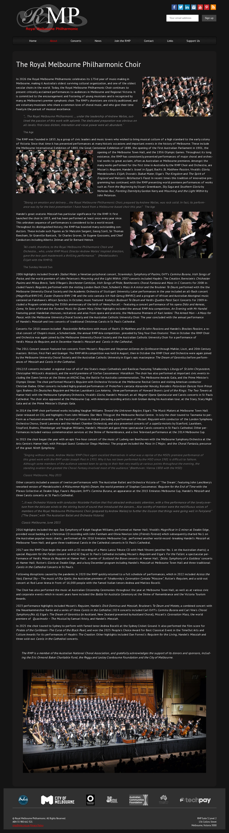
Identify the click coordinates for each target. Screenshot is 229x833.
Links (170, 41)
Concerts (76, 41)
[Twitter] (180, 9)
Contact (149, 41)
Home (32, 41)
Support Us (193, 41)
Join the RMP (123, 41)
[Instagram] (193, 9)
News (98, 41)
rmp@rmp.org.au (21, 825)
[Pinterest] (206, 9)
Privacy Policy (36, 825)
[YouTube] (200, 9)
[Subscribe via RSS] (213, 9)
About (53, 41)
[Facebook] (174, 9)
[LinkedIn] (187, 9)
